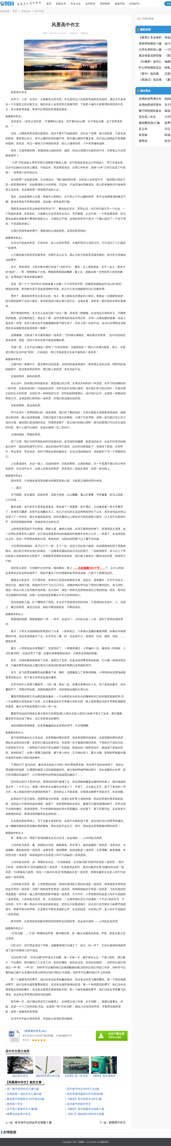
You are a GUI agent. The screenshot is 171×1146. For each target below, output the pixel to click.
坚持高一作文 (15, 1104)
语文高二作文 (147, 116)
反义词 (143, 128)
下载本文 (84, 33)
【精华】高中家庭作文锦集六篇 (85, 1109)
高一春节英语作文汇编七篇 (23, 1088)
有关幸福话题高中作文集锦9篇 (85, 1093)
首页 (48, 3)
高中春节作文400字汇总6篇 (83, 1088)
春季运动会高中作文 (19, 1114)
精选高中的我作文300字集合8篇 (25, 1098)
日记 (167, 128)
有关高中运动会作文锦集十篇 (33, 1122)
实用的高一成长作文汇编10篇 (24, 1093)
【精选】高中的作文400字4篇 (84, 1098)
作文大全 (76, 3)
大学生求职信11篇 (150, 49)
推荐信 (143, 141)
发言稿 (143, 134)
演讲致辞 (105, 3)
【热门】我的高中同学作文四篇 (85, 1114)
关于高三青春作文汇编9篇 (22, 1109)
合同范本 (90, 3)
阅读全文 (74, 33)
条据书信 (120, 3)
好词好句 (134, 3)
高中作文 (39, 11)
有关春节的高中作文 (79, 1104)
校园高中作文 (117, 1122)
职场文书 (61, 3)
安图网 (81, 1142)
